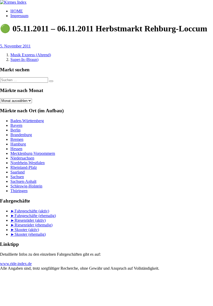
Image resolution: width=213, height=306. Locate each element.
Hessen (16, 149)
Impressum (19, 15)
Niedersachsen (22, 158)
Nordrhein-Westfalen (27, 163)
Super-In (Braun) (24, 59)
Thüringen (19, 191)
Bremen (16, 139)
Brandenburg (21, 135)
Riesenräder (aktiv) (30, 220)
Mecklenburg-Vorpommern (32, 153)
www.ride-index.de (16, 263)
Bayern (16, 125)
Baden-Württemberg (27, 121)
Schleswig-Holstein (26, 186)
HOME (16, 11)
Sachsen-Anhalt (23, 181)
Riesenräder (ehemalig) (33, 225)
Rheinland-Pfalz (23, 167)
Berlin (15, 130)
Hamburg (18, 144)
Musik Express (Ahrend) (30, 55)
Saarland (17, 172)
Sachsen (17, 177)
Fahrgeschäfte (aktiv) (32, 211)
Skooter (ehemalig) (30, 234)
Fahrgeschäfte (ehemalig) (35, 215)
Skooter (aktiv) (27, 229)
